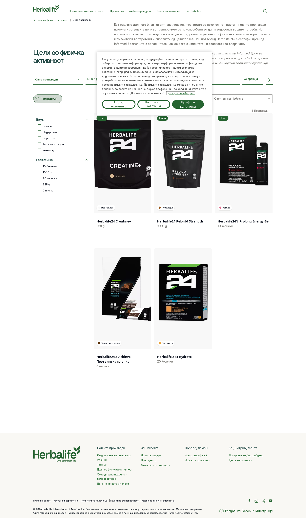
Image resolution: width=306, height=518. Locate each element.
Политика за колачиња (94, 500)
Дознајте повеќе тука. (181, 93)
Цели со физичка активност (114, 469)
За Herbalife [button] (193, 11)
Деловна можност (168, 11)
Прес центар (149, 460)
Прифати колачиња (188, 104)
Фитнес (101, 464)
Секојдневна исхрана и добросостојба (112, 476)
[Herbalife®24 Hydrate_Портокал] (183, 310)
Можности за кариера (155, 465)
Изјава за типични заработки (158, 500)
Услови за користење (65, 500)
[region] (154, 83)
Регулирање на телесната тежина (114, 457)
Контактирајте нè (196, 455)
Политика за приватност (124, 500)
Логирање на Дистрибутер (246, 455)
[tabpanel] (153, 241)
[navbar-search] (265, 11)
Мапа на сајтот (42, 500)
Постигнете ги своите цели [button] (86, 11)
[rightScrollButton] (269, 80)
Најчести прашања (197, 460)
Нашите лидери (151, 455)
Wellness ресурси (140, 11)
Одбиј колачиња (119, 104)
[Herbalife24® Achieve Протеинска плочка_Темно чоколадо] (122, 312)
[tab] (58, 80)
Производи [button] (117, 11)
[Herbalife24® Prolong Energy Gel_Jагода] (244, 175)
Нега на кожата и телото (113, 483)
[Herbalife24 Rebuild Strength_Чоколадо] (183, 175)
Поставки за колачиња (154, 104)
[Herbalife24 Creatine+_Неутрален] (122, 175)
